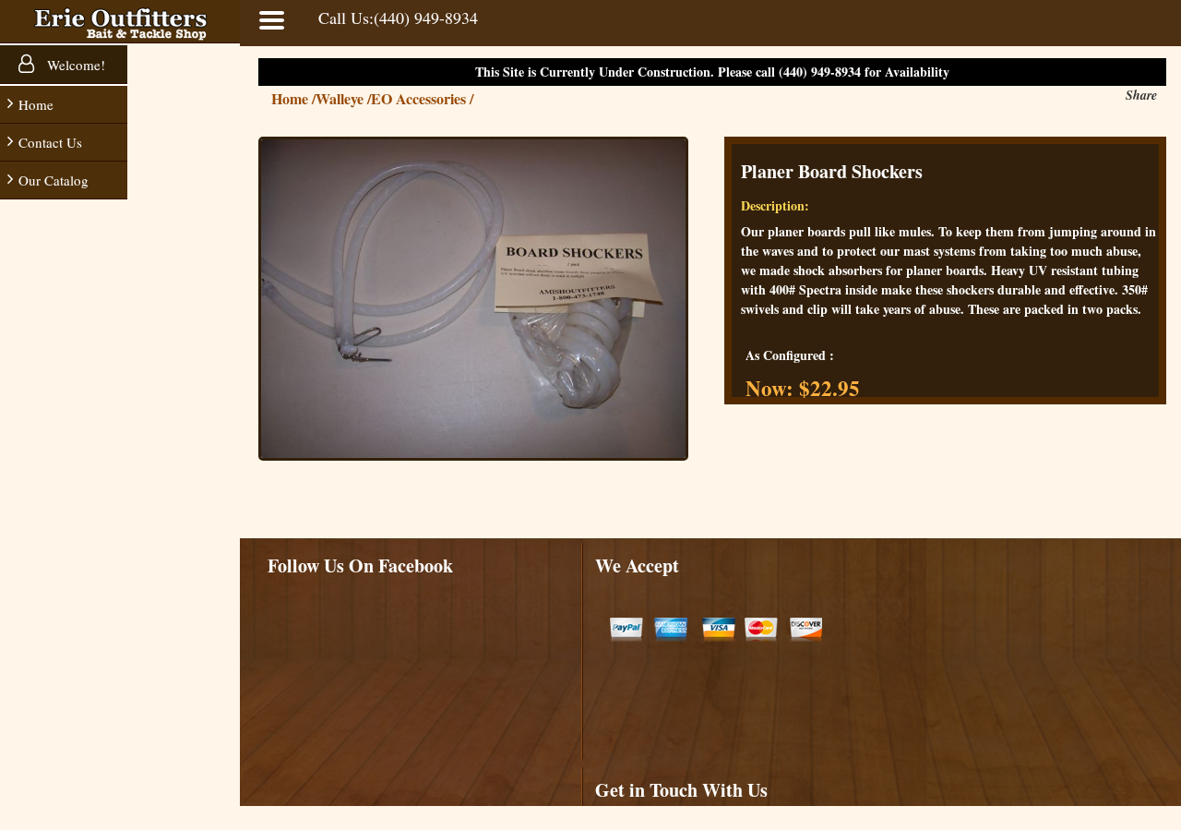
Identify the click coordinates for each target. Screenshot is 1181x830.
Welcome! (74, 64)
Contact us (50, 142)
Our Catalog (53, 180)
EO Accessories (422, 98)
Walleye (343, 98)
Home (36, 104)
